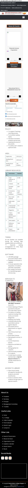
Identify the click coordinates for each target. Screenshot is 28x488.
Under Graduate (8, 420)
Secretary (6, 399)
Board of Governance (9, 436)
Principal (6, 401)
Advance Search (9, 108)
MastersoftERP (20, 486)
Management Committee (10, 404)
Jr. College (6, 418)
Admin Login (4, 10)
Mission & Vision (8, 439)
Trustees (6, 406)
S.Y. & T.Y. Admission (5, 7)
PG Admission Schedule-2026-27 (8, 2)
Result (5, 449)
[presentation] (8, 59)
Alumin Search (7, 446)
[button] (11, 60)
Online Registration (21, 5)
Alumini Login (7, 425)
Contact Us (7, 428)
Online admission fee (17, 7)
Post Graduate (8, 423)
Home (5, 415)
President (6, 396)
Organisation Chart (9, 441)
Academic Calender (9, 444)
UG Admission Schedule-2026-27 (8, 5)
